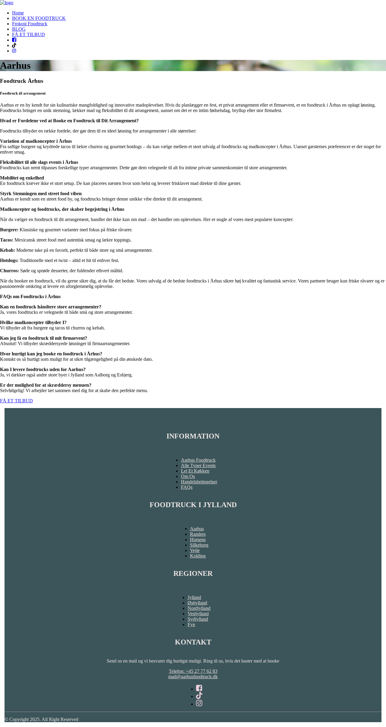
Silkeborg (199, 545)
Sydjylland (198, 619)
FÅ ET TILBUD (28, 34)
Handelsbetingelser (199, 481)
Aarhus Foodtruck (198, 460)
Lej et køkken (195, 470)
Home (18, 12)
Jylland (194, 597)
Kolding (198, 555)
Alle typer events (198, 465)
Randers (198, 534)
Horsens (198, 539)
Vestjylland (198, 613)
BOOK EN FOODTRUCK (39, 18)
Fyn (191, 624)
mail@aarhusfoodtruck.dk (193, 676)
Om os (188, 476)
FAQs (186, 487)
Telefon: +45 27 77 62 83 (193, 671)
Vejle (195, 550)
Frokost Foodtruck (29, 23)
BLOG (19, 29)
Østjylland (197, 602)
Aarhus (197, 528)
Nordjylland (199, 608)
